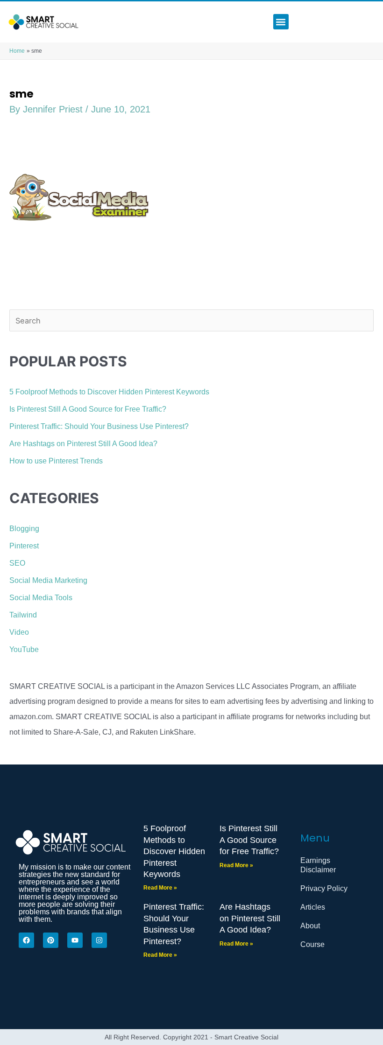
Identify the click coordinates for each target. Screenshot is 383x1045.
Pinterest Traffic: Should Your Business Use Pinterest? (99, 426)
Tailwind (23, 614)
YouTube (24, 649)
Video (19, 632)
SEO (17, 563)
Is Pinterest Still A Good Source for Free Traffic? (87, 409)
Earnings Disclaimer (318, 865)
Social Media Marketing (48, 580)
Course (312, 944)
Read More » (160, 887)
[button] (281, 21)
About (310, 926)
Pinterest (24, 545)
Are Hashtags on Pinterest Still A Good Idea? (83, 443)
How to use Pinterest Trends (56, 460)
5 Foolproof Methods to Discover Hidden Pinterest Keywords (109, 391)
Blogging (24, 528)
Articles (312, 907)
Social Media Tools (40, 597)
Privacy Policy (324, 888)
